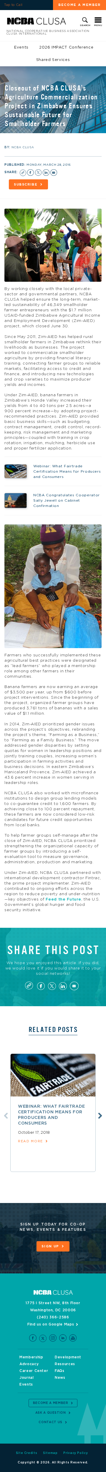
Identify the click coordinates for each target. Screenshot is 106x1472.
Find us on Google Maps (50, 1324)
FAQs (59, 1371)
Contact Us (50, 1422)
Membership (31, 1357)
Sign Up (50, 1246)
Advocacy (29, 1364)
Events (21, 47)
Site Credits (26, 1453)
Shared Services (53, 60)
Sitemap (50, 1453)
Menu (98, 25)
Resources (65, 1364)
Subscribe (26, 184)
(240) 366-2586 (53, 1317)
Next (100, 1116)
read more (30, 1141)
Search (85, 25)
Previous (6, 1116)
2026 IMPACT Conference (66, 47)
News (60, 1377)
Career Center (33, 1371)
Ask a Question (50, 1412)
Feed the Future (63, 899)
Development (68, 1357)
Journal (26, 1377)
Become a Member (79, 5)
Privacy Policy (75, 1453)
